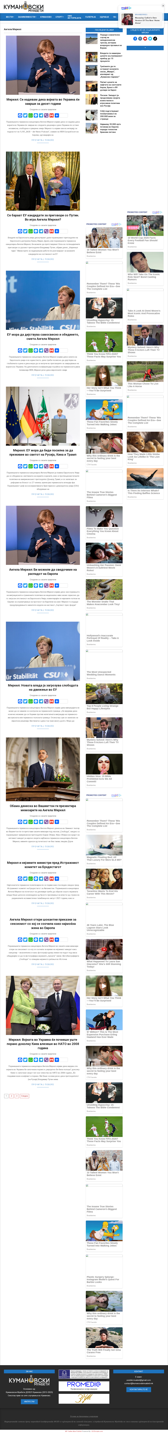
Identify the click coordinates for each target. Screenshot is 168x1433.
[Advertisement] (145, 92)
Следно (24, 1096)
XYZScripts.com (97, 1431)
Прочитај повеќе (43, 140)
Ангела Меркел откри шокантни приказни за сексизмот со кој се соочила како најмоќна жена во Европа (43, 924)
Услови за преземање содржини (84, 1416)
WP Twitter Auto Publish (73, 1431)
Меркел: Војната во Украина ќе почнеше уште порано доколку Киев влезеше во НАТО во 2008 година (43, 1044)
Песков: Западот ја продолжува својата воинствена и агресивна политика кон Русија (110, 100)
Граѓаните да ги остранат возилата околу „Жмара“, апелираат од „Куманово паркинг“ (110, 71)
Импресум (29, 1402)
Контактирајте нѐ (139, 1389)
